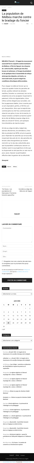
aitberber (5, 358)
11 (8, 316)
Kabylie (10, 7)
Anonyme (5, 397)
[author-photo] (17, 211)
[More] (21, 28)
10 (4, 316)
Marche (9, 166)
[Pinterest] (12, 28)
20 (17, 319)
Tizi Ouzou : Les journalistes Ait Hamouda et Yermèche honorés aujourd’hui (9, 192)
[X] (8, 28)
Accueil (4, 7)
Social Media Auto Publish (9, 462)
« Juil (3, 329)
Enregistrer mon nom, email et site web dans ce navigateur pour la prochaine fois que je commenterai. (16, 263)
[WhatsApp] (17, 28)
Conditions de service (22, 271)
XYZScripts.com (27, 462)
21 (21, 319)
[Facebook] (4, 28)
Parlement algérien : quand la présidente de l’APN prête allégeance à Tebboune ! (17, 436)
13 (17, 316)
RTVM (17, 455)
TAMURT (6, 23)
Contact (23, 455)
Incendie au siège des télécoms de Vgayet (25, 190)
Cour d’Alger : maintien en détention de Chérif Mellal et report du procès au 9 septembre (17, 366)
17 (4, 319)
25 (8, 323)
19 (13, 319)
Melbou (15, 166)
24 (4, 323)
